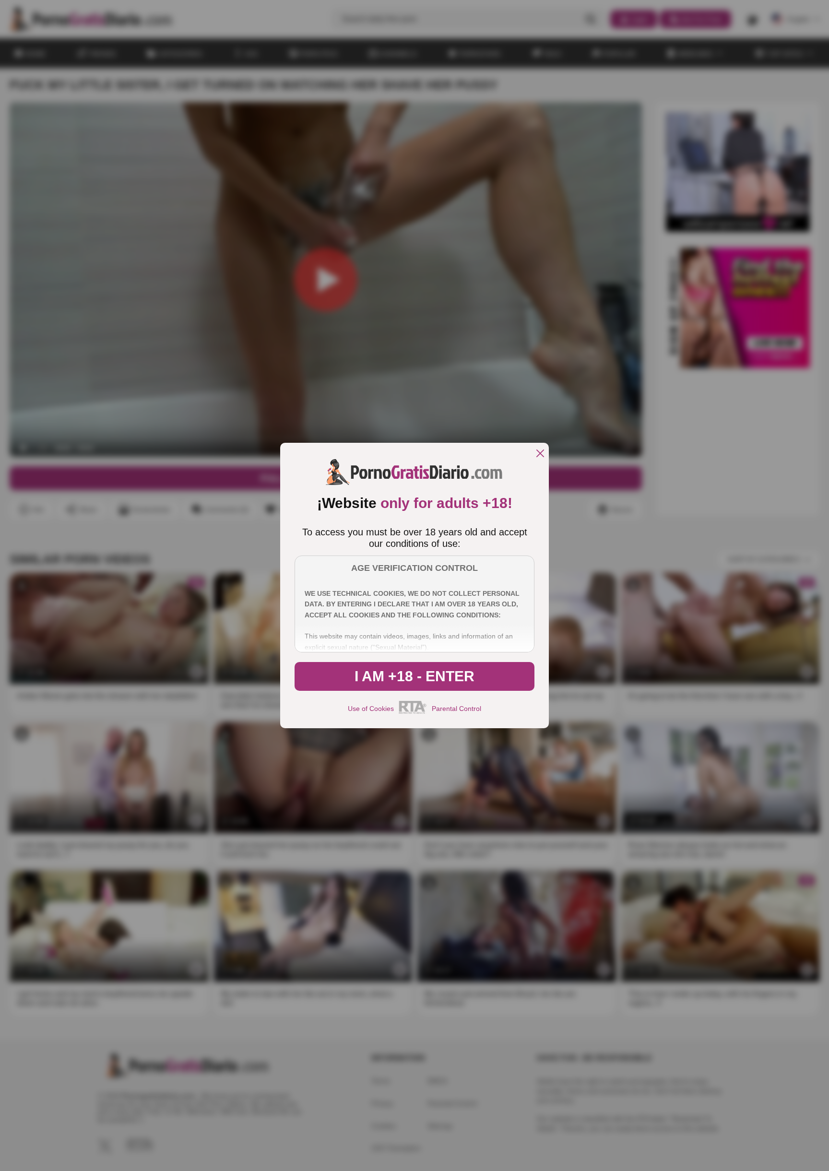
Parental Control (456, 708)
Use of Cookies (371, 708)
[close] (540, 454)
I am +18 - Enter (414, 676)
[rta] (413, 712)
